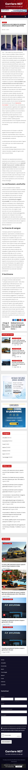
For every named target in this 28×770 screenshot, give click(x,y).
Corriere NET (14, 3)
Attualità (4, 22)
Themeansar (14, 761)
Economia (19, 360)
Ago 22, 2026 (6, 568)
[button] (25, 16)
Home (2, 660)
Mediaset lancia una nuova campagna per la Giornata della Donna (18, 326)
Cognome (17, 701)
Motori (19, 338)
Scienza (4, 451)
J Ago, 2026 (16, 345)
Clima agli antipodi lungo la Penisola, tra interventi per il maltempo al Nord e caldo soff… (13, 502)
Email (3, 704)
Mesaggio (4, 715)
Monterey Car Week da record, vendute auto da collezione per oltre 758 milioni (13, 593)
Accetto (18, 766)
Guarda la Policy (11, 766)
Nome (3, 697)
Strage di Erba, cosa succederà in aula (6, 326)
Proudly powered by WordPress (10, 759)
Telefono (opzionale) (6, 709)
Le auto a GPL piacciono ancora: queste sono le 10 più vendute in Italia (19, 342)
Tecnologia (5, 457)
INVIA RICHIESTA (6, 742)
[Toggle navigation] (5, 16)
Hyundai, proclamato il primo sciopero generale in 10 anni (18, 364)
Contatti (3, 685)
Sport (3, 454)
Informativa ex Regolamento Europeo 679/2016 (14, 726)
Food (3, 444)
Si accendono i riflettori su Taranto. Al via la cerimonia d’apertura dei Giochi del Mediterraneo (13, 514)
